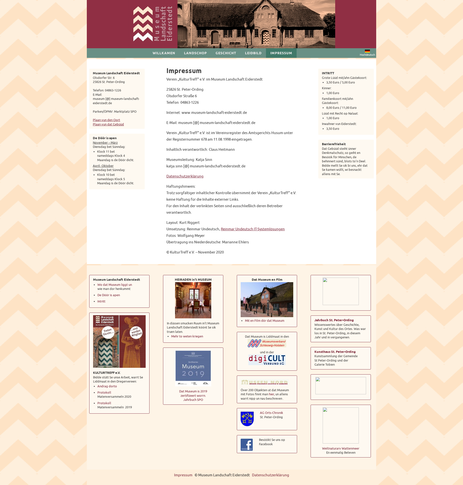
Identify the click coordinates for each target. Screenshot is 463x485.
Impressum (183, 475)
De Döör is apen (109, 295)
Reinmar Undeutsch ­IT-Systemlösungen (253, 229)
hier (271, 394)
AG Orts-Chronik (271, 413)
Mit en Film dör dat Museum (264, 321)
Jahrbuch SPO (193, 400)
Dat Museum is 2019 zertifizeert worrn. (193, 393)
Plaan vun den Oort (106, 120)
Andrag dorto (107, 386)
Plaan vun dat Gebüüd (108, 124)
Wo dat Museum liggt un (114, 285)
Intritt (101, 301)
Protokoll (104, 392)
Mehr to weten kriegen (187, 336)
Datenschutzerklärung (185, 176)
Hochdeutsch (367, 54)
